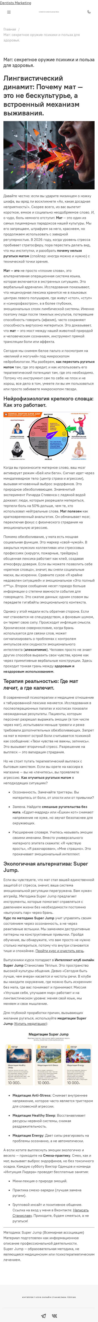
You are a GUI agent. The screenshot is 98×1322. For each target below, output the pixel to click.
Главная (9, 29)
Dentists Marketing (15, 2)
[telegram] (43, 1316)
